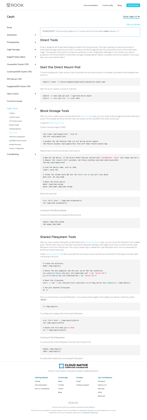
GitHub (37, 381)
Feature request (82, 385)
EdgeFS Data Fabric (16, 57)
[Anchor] (59, 40)
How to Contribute (42, 389)
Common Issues (14, 101)
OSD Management (15, 129)
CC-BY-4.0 (91, 407)
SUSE (100, 392)
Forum (60, 389)
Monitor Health (14, 125)
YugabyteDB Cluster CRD (18, 86)
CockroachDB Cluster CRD (19, 72)
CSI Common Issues (15, 121)
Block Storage (86, 116)
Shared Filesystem (92, 242)
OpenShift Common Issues (17, 141)
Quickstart (12, 35)
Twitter (61, 385)
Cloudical (101, 381)
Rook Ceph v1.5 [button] (130, 17)
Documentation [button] (91, 5)
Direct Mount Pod (56, 123)
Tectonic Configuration (16, 148)
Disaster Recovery (15, 144)
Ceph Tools (12, 108)
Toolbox (12, 113)
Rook (9, 27)
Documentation (41, 385)
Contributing (13, 154)
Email (78, 381)
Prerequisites (13, 42)
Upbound (101, 396)
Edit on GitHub (133, 24)
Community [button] (108, 5)
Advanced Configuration (17, 137)
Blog (119, 5)
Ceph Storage (13, 50)
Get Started (133, 5)
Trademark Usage (88, 412)
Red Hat (101, 389)
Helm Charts (13, 94)
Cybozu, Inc (102, 385)
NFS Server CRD (14, 79)
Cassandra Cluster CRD (18, 64)
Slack (60, 381)
